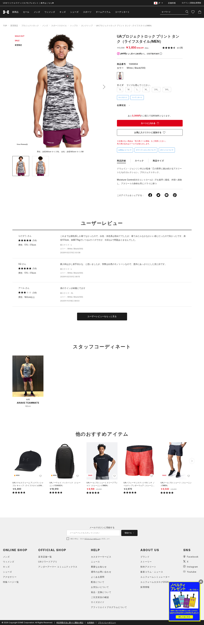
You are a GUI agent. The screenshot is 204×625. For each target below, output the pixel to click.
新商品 (15, 12)
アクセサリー (10, 577)
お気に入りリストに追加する (147, 132)
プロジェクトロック (30, 25)
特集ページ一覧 (11, 582)
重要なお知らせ (99, 566)
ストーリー (146, 561)
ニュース (95, 561)
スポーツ (87, 12)
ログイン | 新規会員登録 (191, 3)
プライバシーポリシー (92, 539)
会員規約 (90, 622)
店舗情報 (172, 3)
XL (146, 89)
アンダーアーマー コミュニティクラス (57, 566)
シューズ (74, 12)
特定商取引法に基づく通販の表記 (69, 622)
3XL (167, 89)
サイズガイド (122, 97)
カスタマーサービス (101, 556)
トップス (74, 25)
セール (26, 12)
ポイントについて (166, 150)
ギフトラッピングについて (146, 150)
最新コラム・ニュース (151, 572)
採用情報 (144, 587)
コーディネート (137, 97)
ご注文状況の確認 (100, 597)
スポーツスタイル (59, 25)
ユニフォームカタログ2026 (154, 582)
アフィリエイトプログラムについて (109, 607)
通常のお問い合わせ (101, 572)
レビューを (102, 316)
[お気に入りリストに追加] (40, 476)
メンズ (37, 12)
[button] (103, 87)
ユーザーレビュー (102, 223)
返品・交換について (101, 592)
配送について (98, 582)
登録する (128, 533)
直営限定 (14, 25)
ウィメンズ (50, 12)
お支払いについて (125, 150)
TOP (5, 25)
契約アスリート (148, 566)
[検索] (187, 12)
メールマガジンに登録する (102, 527)
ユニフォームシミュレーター (155, 577)
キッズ (62, 12)
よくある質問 (98, 577)
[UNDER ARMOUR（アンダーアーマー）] (6, 12)
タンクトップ (87, 25)
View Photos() (22, 144)
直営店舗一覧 (45, 556)
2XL (156, 89)
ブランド (144, 556)
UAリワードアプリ (47, 561)
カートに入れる (148, 123)
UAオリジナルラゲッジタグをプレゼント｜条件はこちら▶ (28, 3)
